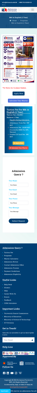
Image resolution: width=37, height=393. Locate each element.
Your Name (13, 181)
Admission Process (11, 268)
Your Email (13, 190)
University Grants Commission (16, 313)
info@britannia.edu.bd (9, 2)
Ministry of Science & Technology (17, 320)
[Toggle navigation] (32, 10)
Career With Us (10, 294)
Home (14, 20)
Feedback (7, 300)
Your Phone (13, 199)
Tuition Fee (8, 252)
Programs (24, 20)
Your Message (14, 208)
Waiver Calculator (11, 259)
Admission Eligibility (12, 274)
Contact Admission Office (14, 265)
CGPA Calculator (10, 303)
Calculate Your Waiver (18, 101)
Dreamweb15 (23, 387)
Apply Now (18, 93)
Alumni (7, 288)
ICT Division (9, 323)
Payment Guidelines (12, 271)
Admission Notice (11, 262)
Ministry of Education (12, 317)
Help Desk (8, 284)
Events (6, 297)
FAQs (6, 291)
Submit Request (18, 221)
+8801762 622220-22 (25, 2)
